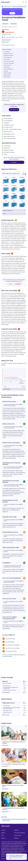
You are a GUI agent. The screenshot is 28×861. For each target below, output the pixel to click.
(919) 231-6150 (5, 42)
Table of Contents (6, 50)
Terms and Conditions (19, 832)
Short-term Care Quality (9, 61)
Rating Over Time (7, 65)
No (18, 284)
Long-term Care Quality (9, 63)
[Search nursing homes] (23, 2)
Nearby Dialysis (7, 74)
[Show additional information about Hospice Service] (11, 131)
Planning (16, 830)
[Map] (14, 667)
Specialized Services (8, 53)
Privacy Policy (17, 835)
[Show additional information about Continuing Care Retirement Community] (8, 123)
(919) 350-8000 (5, 692)
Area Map (6, 71)
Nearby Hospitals (7, 72)
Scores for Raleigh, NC (8, 69)
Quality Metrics (7, 67)
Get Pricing (13, 109)
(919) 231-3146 (5, 714)
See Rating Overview (6, 34)
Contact (3, 830)
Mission (3, 832)
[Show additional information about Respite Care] (14, 134)
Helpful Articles (7, 76)
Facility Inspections (8, 57)
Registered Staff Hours (8, 55)
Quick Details (6, 51)
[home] (5, 2)
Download (12, 13)
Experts (3, 838)
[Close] (25, 857)
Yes (11, 284)
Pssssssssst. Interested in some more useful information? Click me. (16, 857)
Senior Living (7, 6)
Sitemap (16, 838)
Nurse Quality (7, 59)
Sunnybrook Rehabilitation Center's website (13, 37)
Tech (2, 835)
